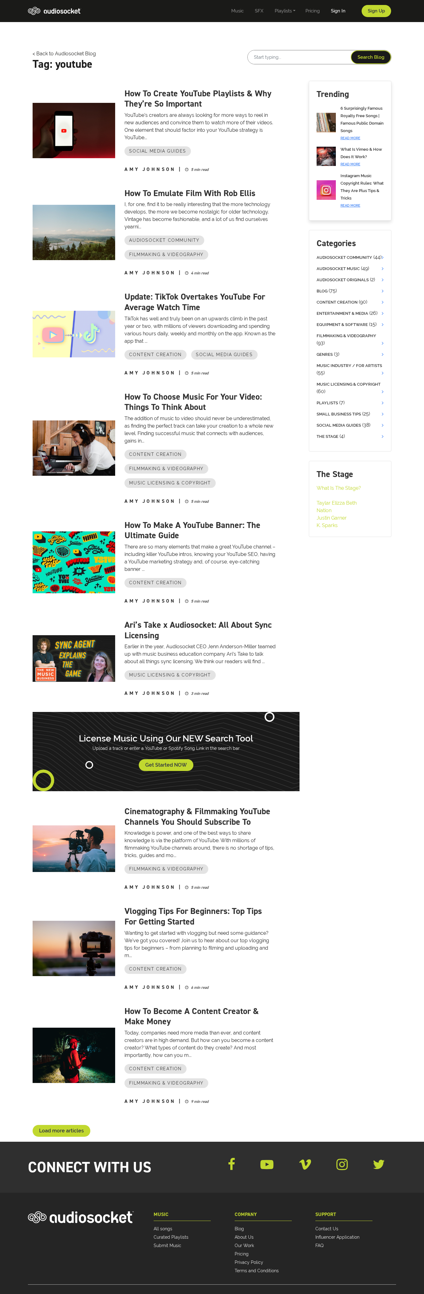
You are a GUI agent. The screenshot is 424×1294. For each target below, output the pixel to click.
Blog (322, 291)
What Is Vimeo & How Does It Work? (361, 156)
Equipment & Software (342, 324)
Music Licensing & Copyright (170, 482)
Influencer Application (337, 1237)
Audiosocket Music (338, 268)
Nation (324, 510)
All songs (163, 1229)
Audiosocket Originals (343, 280)
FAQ (319, 1245)
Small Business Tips (339, 414)
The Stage (327, 436)
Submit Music (167, 1245)
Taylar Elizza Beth (337, 503)
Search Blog (371, 57)
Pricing (242, 1254)
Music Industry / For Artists (349, 365)
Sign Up (376, 11)
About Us (244, 1237)
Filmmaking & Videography (166, 254)
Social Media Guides (157, 151)
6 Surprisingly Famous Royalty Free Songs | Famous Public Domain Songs (362, 123)
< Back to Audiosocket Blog (64, 54)
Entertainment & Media (342, 313)
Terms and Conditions (257, 1271)
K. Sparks (327, 525)
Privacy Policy (249, 1262)
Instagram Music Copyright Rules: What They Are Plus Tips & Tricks (362, 190)
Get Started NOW (166, 765)
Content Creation (155, 354)
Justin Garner (332, 518)
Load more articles (61, 1131)
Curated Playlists (171, 1237)
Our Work (244, 1245)
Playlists (327, 403)
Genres (325, 354)
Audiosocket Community (164, 240)
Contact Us (326, 1229)
